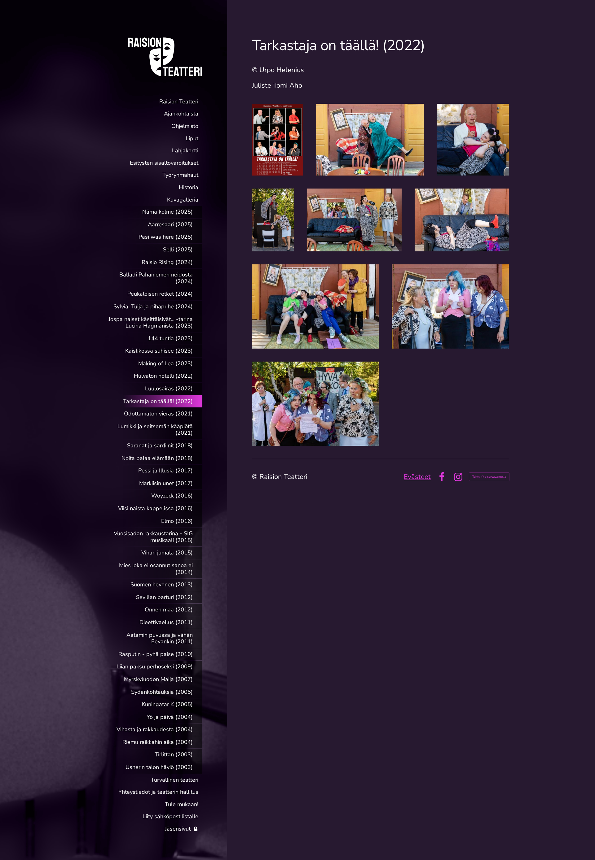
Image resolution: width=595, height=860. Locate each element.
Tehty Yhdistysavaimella (489, 477)
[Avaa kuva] (277, 140)
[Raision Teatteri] (152, 56)
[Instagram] (458, 477)
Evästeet (417, 476)
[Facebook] (442, 477)
